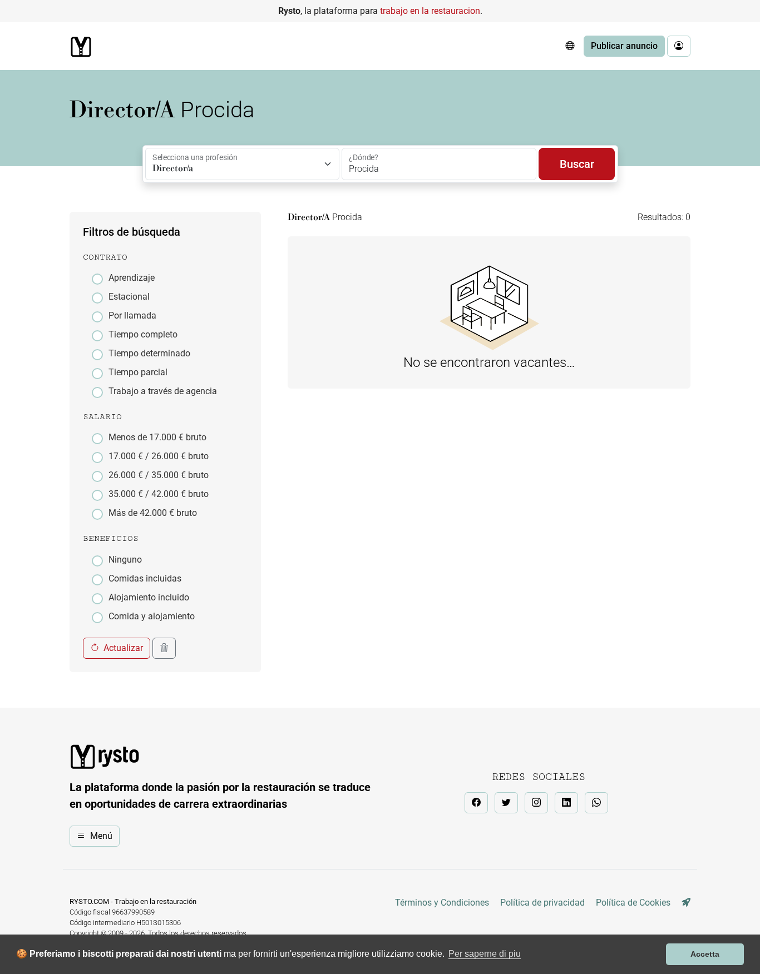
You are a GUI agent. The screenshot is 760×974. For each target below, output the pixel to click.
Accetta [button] (704, 954)
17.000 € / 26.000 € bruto (158, 456)
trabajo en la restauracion (430, 11)
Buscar (577, 164)
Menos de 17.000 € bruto (157, 437)
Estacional (129, 296)
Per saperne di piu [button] (484, 953)
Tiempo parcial (137, 372)
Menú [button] (101, 836)
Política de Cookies (633, 902)
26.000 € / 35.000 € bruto (158, 475)
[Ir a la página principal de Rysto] (81, 47)
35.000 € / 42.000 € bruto (158, 494)
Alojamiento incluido (148, 597)
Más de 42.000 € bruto (152, 513)
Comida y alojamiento (151, 616)
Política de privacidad (542, 902)
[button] (569, 46)
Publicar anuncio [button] (624, 46)
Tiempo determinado (149, 353)
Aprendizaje (131, 277)
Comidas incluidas (144, 578)
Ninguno (125, 559)
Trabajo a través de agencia (162, 391)
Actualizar (123, 648)
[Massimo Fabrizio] (686, 902)
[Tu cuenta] (678, 46)
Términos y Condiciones (442, 902)
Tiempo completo (142, 334)
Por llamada (132, 315)
